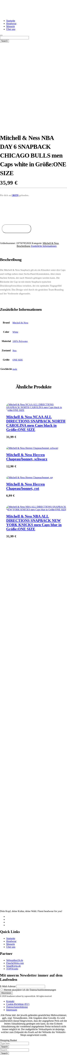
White (15, 332)
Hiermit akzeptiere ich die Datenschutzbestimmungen (29, 989)
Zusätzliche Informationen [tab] (44, 246)
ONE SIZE (17, 360)
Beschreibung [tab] (23, 246)
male (14, 369)
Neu (14, 350)
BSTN (15, 195)
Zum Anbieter (16, 229)
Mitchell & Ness (51, 243)
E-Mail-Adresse (8, 986)
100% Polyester (20, 341)
